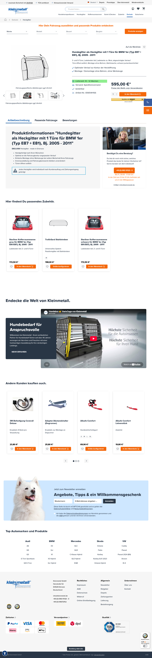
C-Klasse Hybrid (76, 554)
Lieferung (104, 600)
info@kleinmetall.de (127, 185)
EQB (76, 563)
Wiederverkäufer (138, 2)
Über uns (128, 585)
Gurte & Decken (110, 14)
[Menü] (148, 633)
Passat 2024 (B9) (124, 554)
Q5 (28, 550)
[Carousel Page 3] (78, 461)
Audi (27, 541)
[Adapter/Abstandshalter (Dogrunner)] (58, 404)
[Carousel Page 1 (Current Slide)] (73, 461)
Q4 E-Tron (28, 563)
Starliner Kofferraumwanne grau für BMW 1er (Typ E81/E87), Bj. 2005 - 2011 (22, 242)
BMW (52, 541)
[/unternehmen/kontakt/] (148, 110)
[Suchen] (103, 9)
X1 (52, 554)
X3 (52, 546)
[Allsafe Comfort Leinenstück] (129, 404)
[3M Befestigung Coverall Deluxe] (23, 404)
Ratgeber (104, 589)
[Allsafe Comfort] (93, 404)
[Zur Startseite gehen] (17, 11)
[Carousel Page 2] (76, 461)
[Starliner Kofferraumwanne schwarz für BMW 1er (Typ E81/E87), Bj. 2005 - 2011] (94, 223)
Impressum (81, 585)
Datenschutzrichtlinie (62, 509)
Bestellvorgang (107, 604)
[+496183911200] (148, 102)
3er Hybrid (52, 563)
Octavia (100, 546)
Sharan (124, 559)
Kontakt (127, 589)
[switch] (145, 646)
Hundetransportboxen (66, 14)
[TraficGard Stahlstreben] (58, 223)
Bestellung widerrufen (76, 649)
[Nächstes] (63, 95)
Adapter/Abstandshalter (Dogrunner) (56, 422)
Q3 (28, 554)
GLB (76, 550)
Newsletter (105, 585)
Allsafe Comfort (87, 421)
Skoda (100, 541)
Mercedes (76, 541)
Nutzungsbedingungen (83, 509)
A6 (28, 546)
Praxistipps (111, 2)
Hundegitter (81, 14)
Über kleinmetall (123, 2)
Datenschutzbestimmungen (77, 513)
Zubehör (121, 14)
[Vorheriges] (4, 95)
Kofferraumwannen (95, 14)
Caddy (124, 546)
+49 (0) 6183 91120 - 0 (124, 170)
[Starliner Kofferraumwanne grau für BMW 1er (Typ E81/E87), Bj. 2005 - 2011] (22, 223)
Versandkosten (99, 655)
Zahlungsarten (107, 597)
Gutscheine (139, 14)
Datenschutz (82, 593)
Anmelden (109, 501)
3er (52, 550)
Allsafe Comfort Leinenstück (123, 422)
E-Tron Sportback (28, 559)
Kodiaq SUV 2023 (100, 559)
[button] (128, 100)
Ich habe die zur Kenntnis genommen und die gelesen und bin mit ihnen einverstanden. (83, 514)
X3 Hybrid (52, 559)
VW (124, 541)
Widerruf (80, 597)
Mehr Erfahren (19, 352)
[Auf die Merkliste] (144, 47)
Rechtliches (82, 581)
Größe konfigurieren (61, 266)
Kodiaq (100, 554)
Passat (124, 550)
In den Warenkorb (132, 94)
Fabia (100, 550)
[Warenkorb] (143, 9)
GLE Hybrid (76, 559)
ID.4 (124, 563)
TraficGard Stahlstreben (56, 239)
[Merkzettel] (138, 9)
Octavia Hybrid (100, 563)
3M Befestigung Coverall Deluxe (22, 422)
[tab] (19, 120)
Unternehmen (130, 581)
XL (90, 436)
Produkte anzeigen (135, 31)
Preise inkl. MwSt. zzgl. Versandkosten (127, 88)
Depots (101, 2)
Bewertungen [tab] (70, 120)
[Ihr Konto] (133, 9)
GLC (76, 546)
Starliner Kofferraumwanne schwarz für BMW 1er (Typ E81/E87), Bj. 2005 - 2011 (94, 242)
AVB (146, 655)
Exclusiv (130, 14)
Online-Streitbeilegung (86, 600)
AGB (61, 516)
